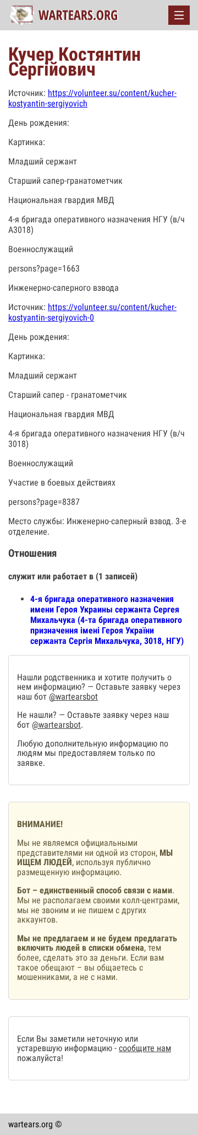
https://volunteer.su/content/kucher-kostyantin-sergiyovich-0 (92, 312)
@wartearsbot (73, 696)
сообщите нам (145, 1048)
